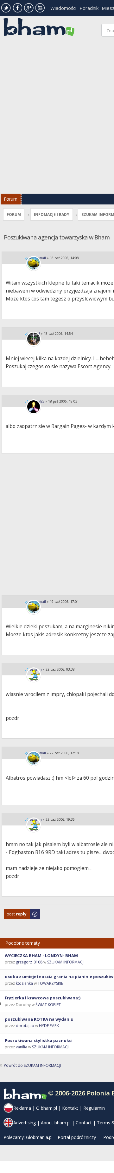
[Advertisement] (57, 116)
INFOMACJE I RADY (51, 214)
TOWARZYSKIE (50, 983)
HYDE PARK (49, 1025)
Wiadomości (63, 8)
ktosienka (24, 983)
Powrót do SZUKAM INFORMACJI (32, 1065)
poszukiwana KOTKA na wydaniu (39, 1019)
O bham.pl (46, 1108)
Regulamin (94, 1108)
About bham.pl (56, 1123)
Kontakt (70, 1108)
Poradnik (88, 8)
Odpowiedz (14, 912)
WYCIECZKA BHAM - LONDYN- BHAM (41, 955)
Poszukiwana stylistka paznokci (39, 1040)
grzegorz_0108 (29, 962)
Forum (10, 199)
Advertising (24, 1123)
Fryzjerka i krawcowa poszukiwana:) (42, 998)
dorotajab (25, 1025)
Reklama (22, 1108)
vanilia (21, 1047)
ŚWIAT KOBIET (48, 1004)
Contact (84, 1123)
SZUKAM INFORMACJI (66, 962)
